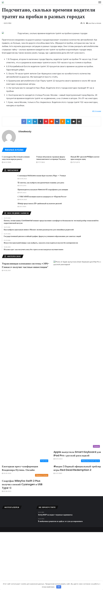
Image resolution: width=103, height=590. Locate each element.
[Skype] (68, 121)
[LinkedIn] (34, 121)
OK (59, 587)
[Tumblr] (40, 121)
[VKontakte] (57, 121)
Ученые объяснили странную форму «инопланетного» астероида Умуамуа (51, 158)
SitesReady (24, 131)
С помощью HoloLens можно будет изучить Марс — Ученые (42, 175)
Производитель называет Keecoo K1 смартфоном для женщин (43, 189)
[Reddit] (51, 121)
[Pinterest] (45, 121)
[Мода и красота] (3, 2)
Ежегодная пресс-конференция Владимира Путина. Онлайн (20, 468)
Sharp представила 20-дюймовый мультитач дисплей (40, 203)
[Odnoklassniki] (62, 121)
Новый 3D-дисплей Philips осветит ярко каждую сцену (85, 158)
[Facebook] (23, 121)
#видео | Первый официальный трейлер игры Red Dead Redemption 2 (77, 468)
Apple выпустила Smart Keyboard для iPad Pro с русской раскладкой (77, 453)
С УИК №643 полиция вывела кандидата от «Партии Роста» (42, 196)
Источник (96, 111)
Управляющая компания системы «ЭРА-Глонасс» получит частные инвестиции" (25, 265)
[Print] (79, 121)
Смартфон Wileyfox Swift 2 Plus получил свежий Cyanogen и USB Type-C (22, 484)
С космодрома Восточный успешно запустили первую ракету (16, 158)
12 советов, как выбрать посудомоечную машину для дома (41, 182)
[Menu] (99, 2)
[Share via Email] (73, 121)
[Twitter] (29, 121)
